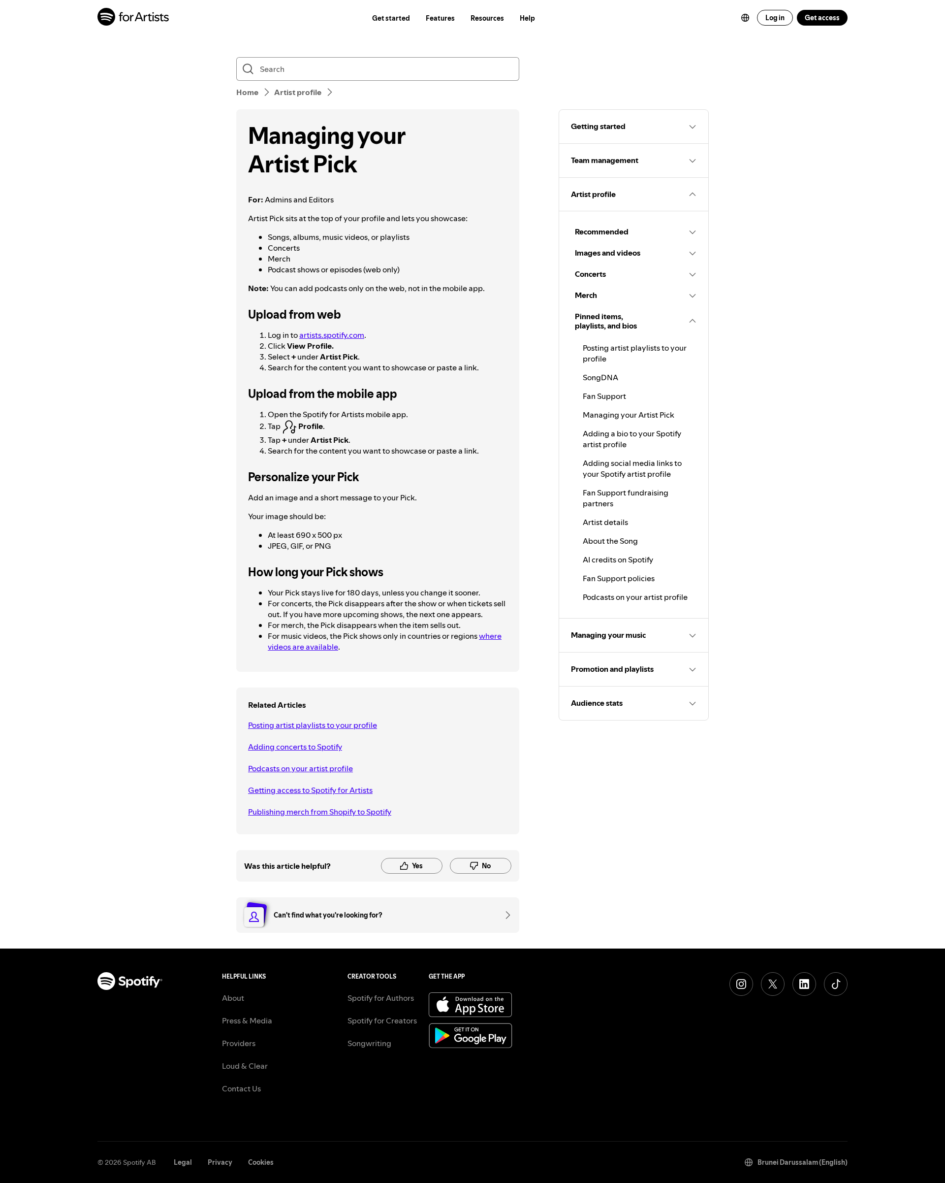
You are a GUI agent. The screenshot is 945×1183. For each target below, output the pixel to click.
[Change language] (745, 18)
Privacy (220, 1162)
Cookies (261, 1162)
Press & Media (247, 1020)
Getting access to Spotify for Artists (310, 790)
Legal (183, 1162)
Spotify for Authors (380, 997)
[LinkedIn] (804, 984)
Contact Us (241, 1088)
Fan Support (604, 396)
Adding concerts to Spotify (295, 746)
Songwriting (369, 1043)
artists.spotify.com (331, 334)
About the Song (610, 540)
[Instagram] (741, 984)
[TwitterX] (773, 984)
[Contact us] (504, 915)
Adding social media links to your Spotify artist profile (632, 468)
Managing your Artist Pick (628, 414)
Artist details (605, 522)
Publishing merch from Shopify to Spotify (319, 811)
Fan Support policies (619, 578)
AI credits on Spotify (618, 559)
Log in (775, 18)
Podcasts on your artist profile (300, 768)
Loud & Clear (245, 1065)
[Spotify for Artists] (133, 18)
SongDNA (600, 377)
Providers (238, 1043)
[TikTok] (836, 984)
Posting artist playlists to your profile (312, 725)
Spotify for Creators (382, 1020)
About (233, 997)
